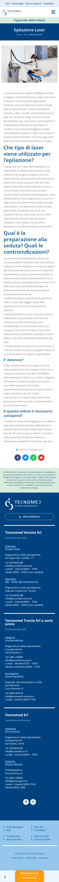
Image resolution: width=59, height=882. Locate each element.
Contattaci (48, 3)
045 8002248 (16, 562)
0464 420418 (16, 693)
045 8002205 (16, 748)
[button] (17, 457)
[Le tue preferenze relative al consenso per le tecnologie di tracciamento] (5, 877)
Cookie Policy (31, 858)
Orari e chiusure (33, 3)
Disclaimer (43, 858)
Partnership (17, 3)
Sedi (7, 3)
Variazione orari (29, 873)
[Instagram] (33, 802)
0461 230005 (16, 657)
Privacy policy (17, 858)
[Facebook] (26, 802)
